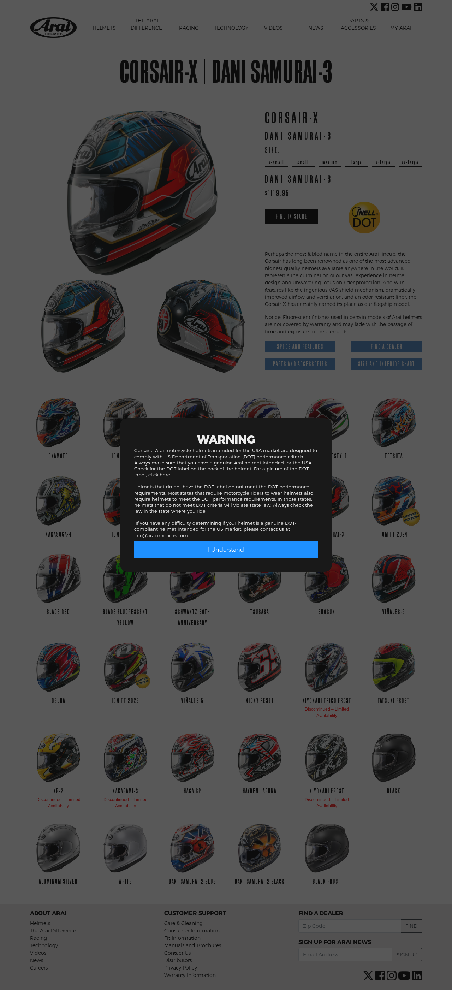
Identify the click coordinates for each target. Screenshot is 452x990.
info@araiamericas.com (161, 535)
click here (159, 475)
